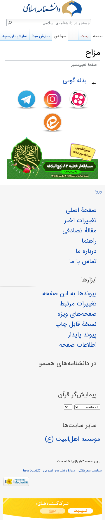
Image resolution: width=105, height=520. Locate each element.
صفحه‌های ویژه (77, 314)
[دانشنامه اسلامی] (52, 8)
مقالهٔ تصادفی (79, 231)
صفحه (98, 36)
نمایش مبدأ (41, 36)
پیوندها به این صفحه (69, 293)
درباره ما (86, 251)
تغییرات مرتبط (78, 304)
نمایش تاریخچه (14, 36)
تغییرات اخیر (80, 220)
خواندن (60, 36)
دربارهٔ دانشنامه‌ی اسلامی (59, 470)
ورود (98, 191)
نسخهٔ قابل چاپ (76, 324)
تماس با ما (83, 261)
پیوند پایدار (82, 335)
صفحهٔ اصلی (81, 210)
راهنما (89, 241)
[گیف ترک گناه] (52, 509)
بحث (84, 36)
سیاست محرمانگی (90, 470)
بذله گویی (75, 80)
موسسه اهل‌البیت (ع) (72, 439)
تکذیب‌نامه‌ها (31, 470)
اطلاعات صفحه (78, 345)
